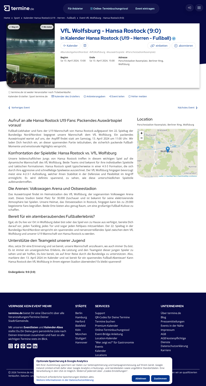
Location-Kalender (106, 338)
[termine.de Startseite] (20, 9)
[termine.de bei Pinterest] (24, 347)
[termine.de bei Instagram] (11, 347)
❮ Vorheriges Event (19, 107)
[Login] (190, 7)
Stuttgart (80, 338)
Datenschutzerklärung (174, 346)
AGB (163, 334)
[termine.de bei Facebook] (17, 347)
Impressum (168, 330)
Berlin (78, 313)
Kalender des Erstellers (67, 96)
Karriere (166, 350)
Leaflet (161, 176)
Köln (78, 330)
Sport (17, 17)
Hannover (81, 342)
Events (99, 346)
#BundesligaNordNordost (74, 52)
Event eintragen (145, 8)
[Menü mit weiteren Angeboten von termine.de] (199, 7)
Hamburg (81, 317)
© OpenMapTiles (170, 176)
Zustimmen (160, 378)
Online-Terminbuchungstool (110, 8)
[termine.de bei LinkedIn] (36, 347)
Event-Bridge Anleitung (109, 334)
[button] (168, 149)
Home (7, 17)
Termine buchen (105, 321)
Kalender (100, 351)
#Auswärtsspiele (115, 52)
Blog (163, 317)
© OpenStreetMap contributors (186, 176)
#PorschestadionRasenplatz (141, 52)
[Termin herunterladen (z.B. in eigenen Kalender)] (85, 45)
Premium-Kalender (106, 325)
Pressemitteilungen (172, 321)
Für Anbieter (75, 8)
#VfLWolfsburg (97, 52)
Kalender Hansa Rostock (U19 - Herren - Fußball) (50, 17)
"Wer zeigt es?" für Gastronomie (114, 342)
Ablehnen (141, 378)
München (81, 334)
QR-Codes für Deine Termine (112, 317)
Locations (101, 355)
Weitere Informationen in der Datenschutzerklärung (65, 380)
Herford (80, 321)
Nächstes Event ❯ (188, 107)
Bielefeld (80, 325)
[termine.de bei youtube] (30, 347)
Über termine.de (171, 313)
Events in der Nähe (172, 325)
